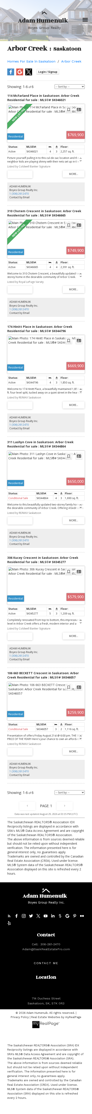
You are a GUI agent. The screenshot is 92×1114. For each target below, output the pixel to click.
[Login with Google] (19, 74)
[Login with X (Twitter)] (28, 74)
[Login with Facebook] (10, 74)
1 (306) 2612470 (19, 193)
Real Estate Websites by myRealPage (56, 1017)
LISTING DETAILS (20, 174)
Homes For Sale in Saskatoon (31, 61)
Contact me (46, 963)
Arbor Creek (71, 61)
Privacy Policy (20, 1017)
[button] (9, 916)
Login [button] (47, 72)
